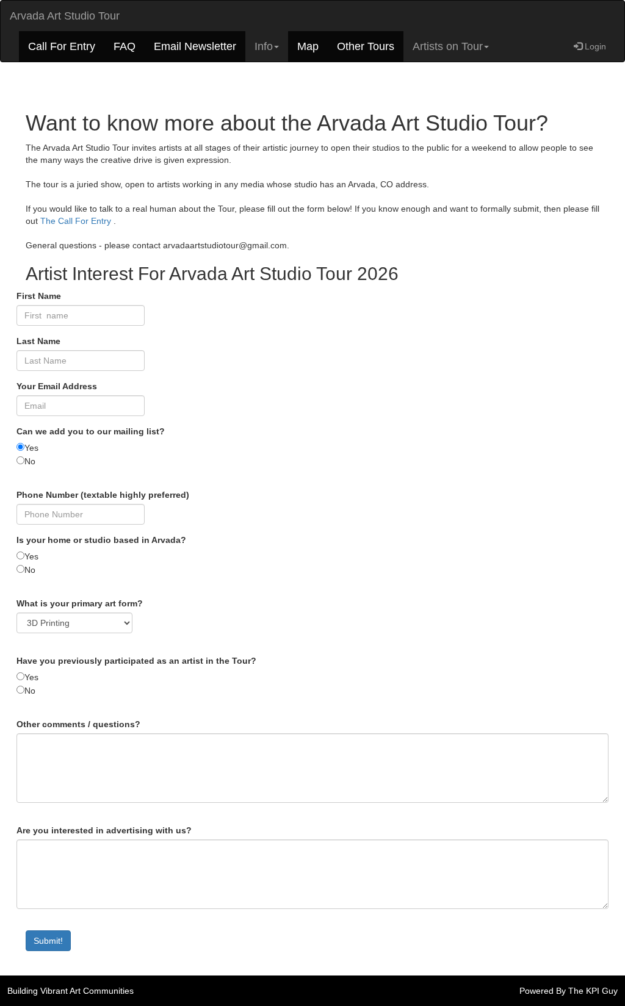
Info (264, 46)
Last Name (38, 341)
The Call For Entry (77, 221)
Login (594, 46)
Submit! (48, 941)
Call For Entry (61, 46)
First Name (38, 296)
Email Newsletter (195, 46)
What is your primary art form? (79, 603)
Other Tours (365, 46)
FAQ (124, 46)
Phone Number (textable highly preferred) (102, 495)
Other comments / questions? (78, 724)
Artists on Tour (448, 46)
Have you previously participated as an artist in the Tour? (136, 661)
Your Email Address (56, 386)
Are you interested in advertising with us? (104, 830)
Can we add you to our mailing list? (90, 431)
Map (308, 46)
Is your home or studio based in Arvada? (101, 540)
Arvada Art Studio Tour (65, 16)
